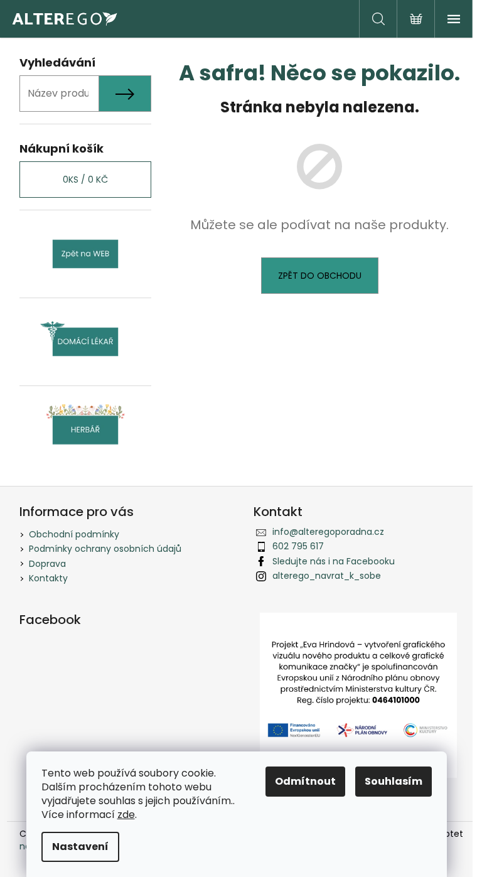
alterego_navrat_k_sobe (326, 575)
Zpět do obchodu (320, 275)
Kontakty (48, 578)
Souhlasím (393, 781)
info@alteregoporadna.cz (328, 531)
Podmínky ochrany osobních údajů (105, 548)
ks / (85, 179)
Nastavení (80, 846)
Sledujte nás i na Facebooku (333, 561)
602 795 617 (298, 546)
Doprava (47, 563)
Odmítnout (305, 781)
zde (126, 814)
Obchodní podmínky (74, 534)
